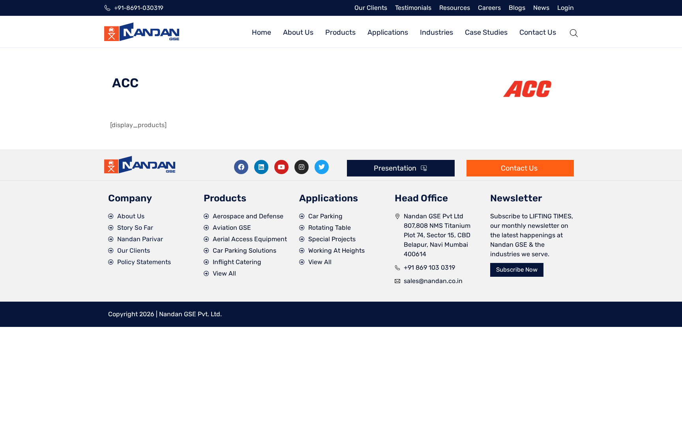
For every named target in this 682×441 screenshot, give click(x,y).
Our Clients (370, 7)
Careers (489, 7)
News (541, 7)
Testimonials (413, 7)
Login (565, 7)
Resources (454, 7)
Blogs (517, 7)
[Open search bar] (574, 32)
